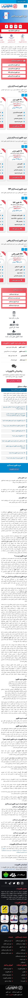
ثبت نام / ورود (21, 2)
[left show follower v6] (22, 249)
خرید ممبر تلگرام (7, 941)
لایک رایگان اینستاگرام (6, 950)
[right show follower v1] (26, 95)
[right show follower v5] (26, 198)
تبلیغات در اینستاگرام (20, 944)
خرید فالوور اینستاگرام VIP (14, 72)
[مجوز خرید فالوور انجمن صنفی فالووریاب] (14, 909)
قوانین (23, 972)
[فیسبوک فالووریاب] (18, 884)
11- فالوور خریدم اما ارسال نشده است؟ (16, 458)
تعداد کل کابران (14, 327)
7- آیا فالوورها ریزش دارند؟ (18, 436)
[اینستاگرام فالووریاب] (22, 884)
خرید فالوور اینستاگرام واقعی (14, 76)
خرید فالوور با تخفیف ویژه (14, 31)
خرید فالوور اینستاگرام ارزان (14, 65)
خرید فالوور (8, 992)
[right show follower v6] (26, 249)
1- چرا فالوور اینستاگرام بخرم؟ (18, 390)
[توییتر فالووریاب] (14, 884)
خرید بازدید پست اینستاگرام (14, 298)
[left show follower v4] (22, 146)
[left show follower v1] (22, 95)
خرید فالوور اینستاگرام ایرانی (14, 69)
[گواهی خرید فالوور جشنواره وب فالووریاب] (14, 919)
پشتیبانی (23, 975)
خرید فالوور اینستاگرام (20, 941)
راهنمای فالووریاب (21, 969)
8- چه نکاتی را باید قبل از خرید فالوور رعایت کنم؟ (13, 441)
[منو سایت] (25, 6)
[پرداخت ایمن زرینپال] (5, 909)
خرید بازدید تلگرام (7, 944)
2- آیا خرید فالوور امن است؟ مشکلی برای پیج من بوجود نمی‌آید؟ (14, 408)
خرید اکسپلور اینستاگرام (14, 302)
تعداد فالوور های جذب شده (14, 337)
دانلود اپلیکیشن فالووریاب (9, 869)
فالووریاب (10, 995)
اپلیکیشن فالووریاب (7, 978)
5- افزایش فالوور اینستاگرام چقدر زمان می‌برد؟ (14, 426)
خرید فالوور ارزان (16, 126)
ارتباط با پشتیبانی (15, 381)
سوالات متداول (8, 981)
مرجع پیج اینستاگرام (6, 975)
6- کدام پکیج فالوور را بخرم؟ (18, 431)
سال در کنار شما (14, 318)
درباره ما (23, 978)
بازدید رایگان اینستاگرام (6, 953)
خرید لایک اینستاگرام (14, 294)
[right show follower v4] (26, 146)
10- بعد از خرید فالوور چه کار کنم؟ (17, 453)
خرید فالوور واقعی (16, 280)
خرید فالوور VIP (16, 229)
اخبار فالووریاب (8, 972)
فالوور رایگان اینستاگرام (6, 947)
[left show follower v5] (22, 198)
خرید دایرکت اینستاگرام (14, 305)
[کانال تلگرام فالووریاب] (9, 884)
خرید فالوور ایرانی (16, 177)
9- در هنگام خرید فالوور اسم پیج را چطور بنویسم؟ (15, 447)
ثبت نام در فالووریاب (14, 469)
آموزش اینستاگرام (7, 969)
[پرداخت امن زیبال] (23, 919)
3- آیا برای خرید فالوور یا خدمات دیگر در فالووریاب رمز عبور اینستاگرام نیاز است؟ (15, 414)
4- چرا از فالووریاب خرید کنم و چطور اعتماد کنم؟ (14, 421)
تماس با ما (23, 981)
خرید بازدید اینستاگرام (6, 850)
